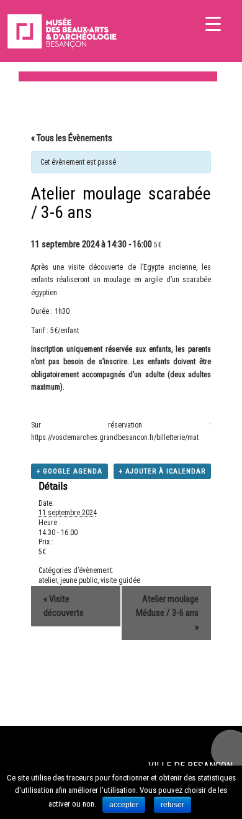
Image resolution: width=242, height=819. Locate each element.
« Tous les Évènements (71, 138)
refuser (172, 804)
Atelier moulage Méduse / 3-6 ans (167, 613)
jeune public (78, 580)
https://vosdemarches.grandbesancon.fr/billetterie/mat (115, 437)
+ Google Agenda (69, 471)
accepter (123, 804)
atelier (47, 580)
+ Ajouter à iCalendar (162, 471)
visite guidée (120, 580)
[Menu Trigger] (213, 23)
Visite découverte (63, 606)
